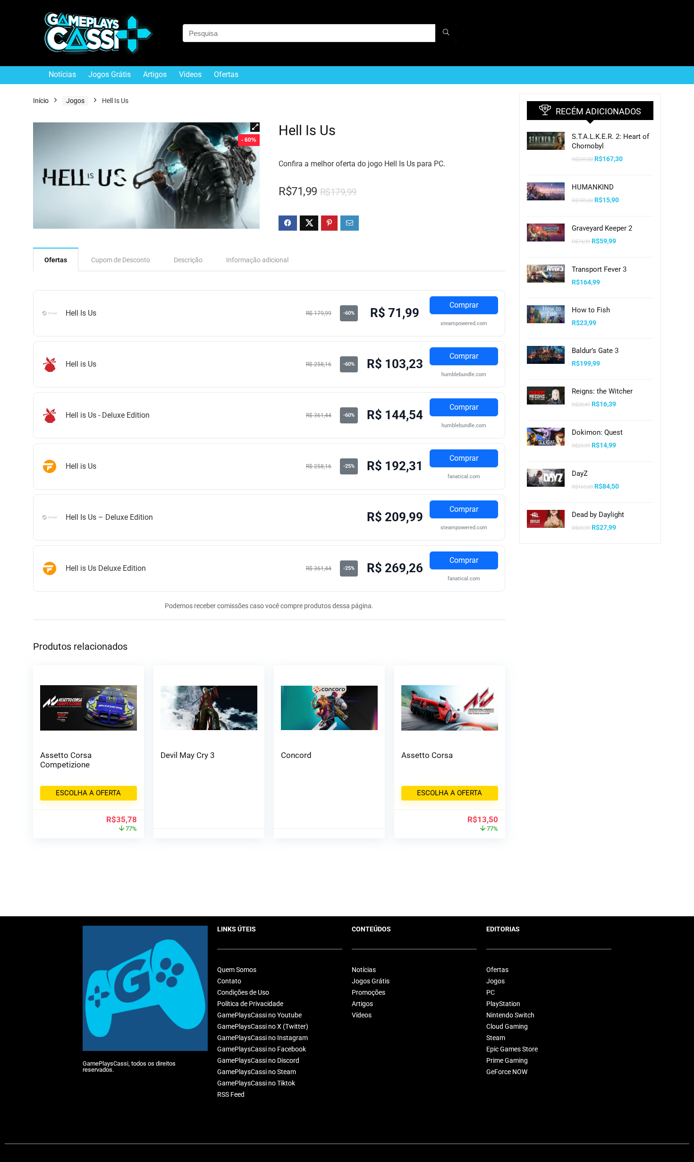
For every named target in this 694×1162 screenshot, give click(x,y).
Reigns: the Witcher (602, 391)
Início (41, 100)
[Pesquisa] (446, 33)
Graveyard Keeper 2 (602, 228)
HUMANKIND (593, 187)
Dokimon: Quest (597, 432)
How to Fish (591, 310)
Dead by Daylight (598, 514)
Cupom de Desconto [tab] (120, 260)
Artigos (155, 74)
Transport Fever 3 (599, 269)
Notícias (62, 74)
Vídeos (190, 74)
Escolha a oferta (88, 793)
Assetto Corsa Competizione (66, 759)
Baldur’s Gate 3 (595, 350)
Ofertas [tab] (55, 260)
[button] (255, 127)
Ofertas (226, 74)
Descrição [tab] (188, 260)
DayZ (580, 473)
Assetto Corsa (427, 755)
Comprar (463, 305)
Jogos (75, 100)
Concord (296, 755)
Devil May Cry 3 (188, 755)
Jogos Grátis (109, 74)
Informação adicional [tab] (257, 260)
